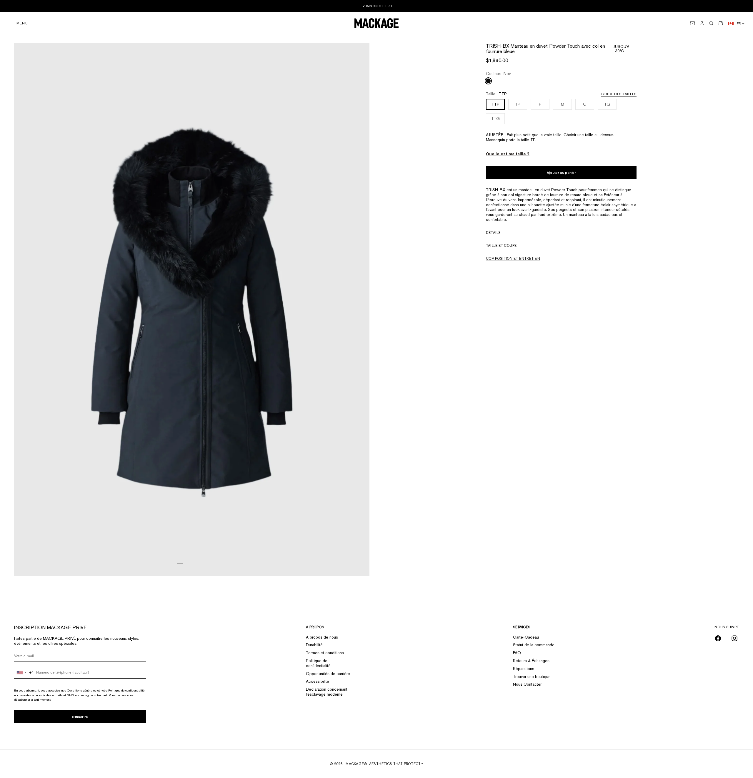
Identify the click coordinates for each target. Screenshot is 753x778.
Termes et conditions (325, 652)
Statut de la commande (533, 644)
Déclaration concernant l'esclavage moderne (326, 692)
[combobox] (24, 672)
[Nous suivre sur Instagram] (734, 638)
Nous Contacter (527, 684)
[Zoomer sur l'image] (357, 561)
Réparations (523, 668)
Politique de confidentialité (126, 690)
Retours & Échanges (531, 660)
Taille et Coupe (501, 245)
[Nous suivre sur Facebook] (718, 638)
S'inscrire (80, 716)
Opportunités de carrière (328, 673)
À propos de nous (322, 637)
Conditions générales (81, 690)
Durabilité (314, 644)
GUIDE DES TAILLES (619, 94)
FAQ (517, 652)
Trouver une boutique (532, 676)
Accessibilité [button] (317, 681)
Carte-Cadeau (526, 637)
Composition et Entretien (513, 258)
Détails (493, 232)
